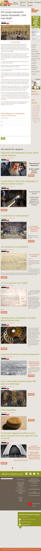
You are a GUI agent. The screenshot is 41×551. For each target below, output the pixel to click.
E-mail (2, 121)
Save (8, 23)
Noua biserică (15, 3)
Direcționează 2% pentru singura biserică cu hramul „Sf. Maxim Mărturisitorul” (36, 22)
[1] (34, 330)
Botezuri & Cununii (23, 4)
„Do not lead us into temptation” (15, 247)
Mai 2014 (34, 115)
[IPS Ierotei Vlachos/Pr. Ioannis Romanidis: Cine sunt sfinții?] (15, 32)
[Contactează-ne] (34, 473)
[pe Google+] (30, 473)
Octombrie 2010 (35, 105)
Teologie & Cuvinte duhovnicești (30, 5)
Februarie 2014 (35, 110)
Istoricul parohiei (36, 53)
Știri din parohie (36, 71)
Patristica (34, 63)
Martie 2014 (35, 112)
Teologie (34, 74)
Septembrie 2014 (36, 118)
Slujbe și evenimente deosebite (35, 67)
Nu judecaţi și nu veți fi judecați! (15, 216)
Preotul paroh (20, 497)
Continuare (31, 175)
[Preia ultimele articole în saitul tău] (38, 473)
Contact (20, 501)
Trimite (3, 138)
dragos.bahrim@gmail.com (25, 524)
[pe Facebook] (27, 473)
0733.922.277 (29, 521)
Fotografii (37, 2)
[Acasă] (6, 3)
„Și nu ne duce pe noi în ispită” (14, 283)
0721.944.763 (23, 521)
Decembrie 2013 (35, 107)
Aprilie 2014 (35, 113)
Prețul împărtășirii (8, 410)
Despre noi (20, 500)
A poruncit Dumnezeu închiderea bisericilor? (20, 354)
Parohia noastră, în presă (36, 59)
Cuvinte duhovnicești (9, 21)
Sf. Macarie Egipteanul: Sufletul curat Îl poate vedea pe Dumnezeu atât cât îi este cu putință (19, 435)
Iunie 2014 (34, 116)
